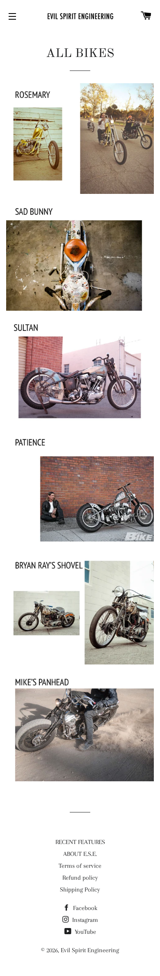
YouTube (84, 931)
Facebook (84, 908)
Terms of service (80, 865)
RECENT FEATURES (80, 842)
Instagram (84, 920)
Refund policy (80, 877)
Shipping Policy (80, 889)
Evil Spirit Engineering (90, 950)
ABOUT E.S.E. (80, 854)
